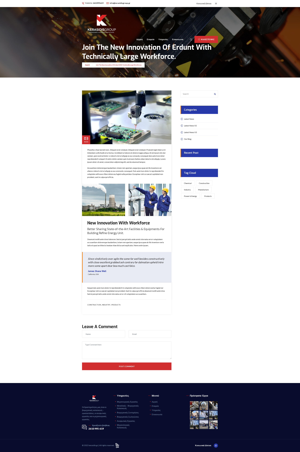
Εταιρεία (150, 39)
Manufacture (203, 190)
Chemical (187, 183)
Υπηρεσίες (163, 39)
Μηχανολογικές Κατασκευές (123, 426)
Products (115, 305)
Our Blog (187, 139)
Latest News (189, 119)
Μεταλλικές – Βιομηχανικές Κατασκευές (128, 407)
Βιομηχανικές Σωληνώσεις (128, 417)
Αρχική (139, 39)
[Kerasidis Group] (101, 24)
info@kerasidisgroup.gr (120, 3)
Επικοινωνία (177, 39)
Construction (94, 305)
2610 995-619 (96, 428)
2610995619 (98, 3)
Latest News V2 (190, 125)
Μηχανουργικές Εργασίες (127, 402)
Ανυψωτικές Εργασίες (126, 421)
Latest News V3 (190, 132)
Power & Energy (190, 196)
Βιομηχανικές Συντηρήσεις (128, 412)
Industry (106, 305)
